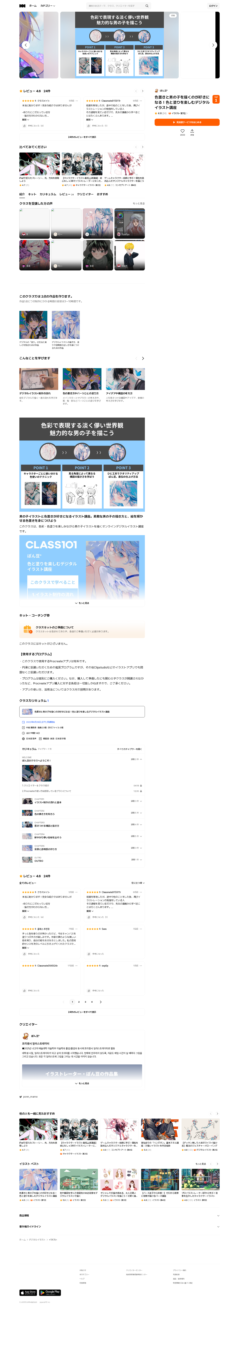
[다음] (101, 1002)
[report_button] (76, 101)
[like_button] (24, 126)
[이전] (63, 1002)
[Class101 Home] (22, 5)
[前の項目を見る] (136, 358)
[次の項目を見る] (143, 358)
